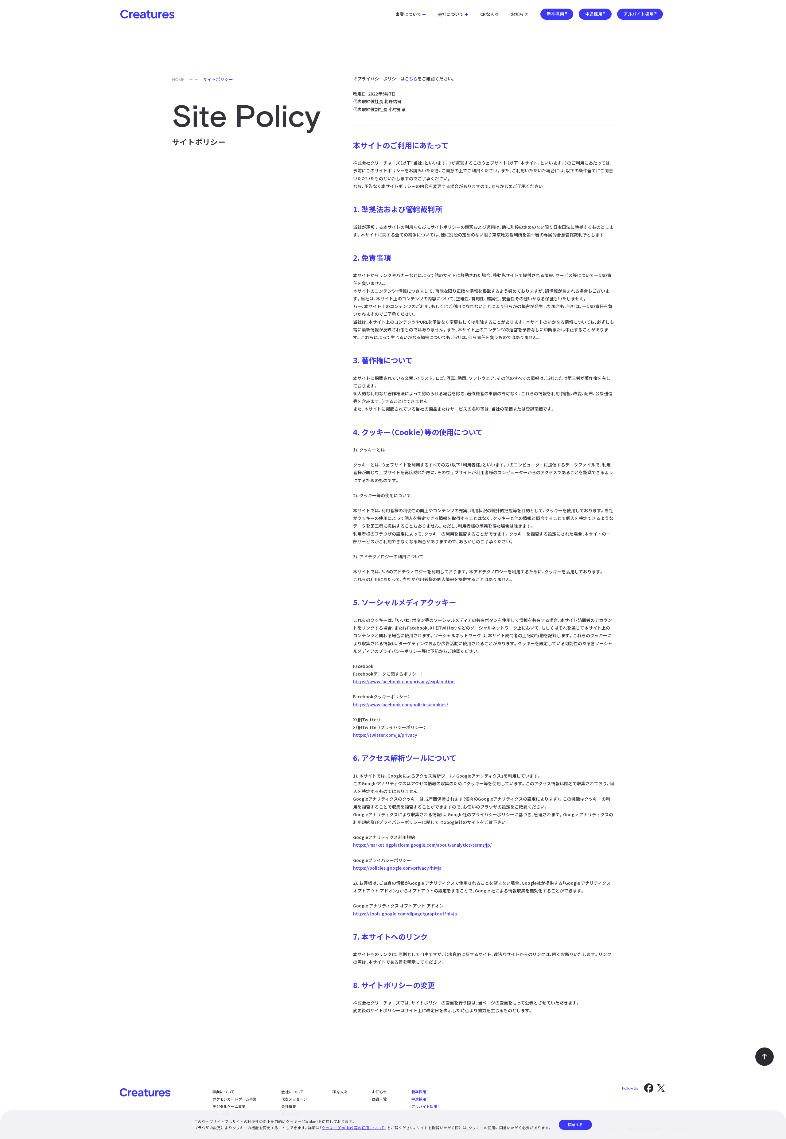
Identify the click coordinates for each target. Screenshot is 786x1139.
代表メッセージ (294, 1099)
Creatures (147, 14)
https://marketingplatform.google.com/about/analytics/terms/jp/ (422, 845)
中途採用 (593, 14)
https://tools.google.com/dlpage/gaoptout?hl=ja (405, 914)
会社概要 (288, 1106)
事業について (408, 14)
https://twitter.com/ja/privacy (385, 735)
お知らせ (519, 14)
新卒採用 (555, 14)
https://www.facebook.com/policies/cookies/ (400, 704)
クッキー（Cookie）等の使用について (353, 1127)
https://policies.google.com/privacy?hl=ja (397, 868)
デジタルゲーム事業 (229, 1106)
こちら (411, 79)
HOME (178, 79)
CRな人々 (489, 14)
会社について (451, 14)
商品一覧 (379, 1099)
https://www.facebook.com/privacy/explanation (404, 681)
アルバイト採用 (639, 14)
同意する (575, 1124)
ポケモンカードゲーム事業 (234, 1099)
